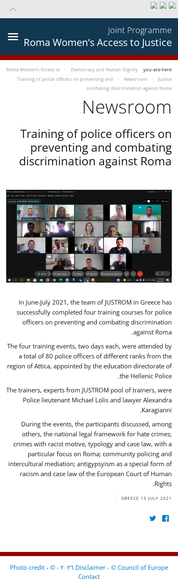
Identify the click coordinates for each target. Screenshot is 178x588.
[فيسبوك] (165, 518)
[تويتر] (152, 518)
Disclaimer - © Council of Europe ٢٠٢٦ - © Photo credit (89, 567)
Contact (89, 576)
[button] (89, 9)
